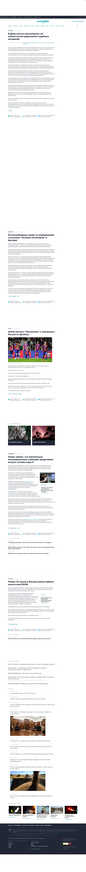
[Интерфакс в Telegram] (33, 849)
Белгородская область (13, 187)
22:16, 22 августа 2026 (16, 328)
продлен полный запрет (32, 519)
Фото (62, 26)
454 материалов (12, 817)
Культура (37, 26)
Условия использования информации (69, 846)
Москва (43, 26)
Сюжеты (58, 26)
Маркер (9, 846)
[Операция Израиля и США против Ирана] (43, 814)
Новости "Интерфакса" (35, 842)
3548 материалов (40, 818)
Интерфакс (43, 21)
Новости (52, 26)
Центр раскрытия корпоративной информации (39, 846)
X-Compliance (10, 843)
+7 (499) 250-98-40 (42, 835)
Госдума (10, 110)
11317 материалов (26, 818)
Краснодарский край (13, 624)
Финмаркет (35, 17)
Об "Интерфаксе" (13, 17)
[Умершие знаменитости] (15, 813)
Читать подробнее (47, 490)
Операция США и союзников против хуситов (69, 816)
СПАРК (9, 842)
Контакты (10, 825)
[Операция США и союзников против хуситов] (71, 813)
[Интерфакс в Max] (39, 849)
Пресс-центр (26, 825)
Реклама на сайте (40, 825)
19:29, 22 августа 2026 (18, 578)
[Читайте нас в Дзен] (32, 849)
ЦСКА (10, 393)
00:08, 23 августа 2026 (18, 231)
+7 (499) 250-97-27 (51, 835)
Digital (47, 26)
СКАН (32, 843)
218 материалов (68, 819)
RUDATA (32, 844)
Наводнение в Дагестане (54, 816)
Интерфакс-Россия (28, 17)
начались (16, 493)
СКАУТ (9, 844)
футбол (20, 393)
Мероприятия (48, 825)
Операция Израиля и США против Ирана (42, 816)
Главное (10, 26)
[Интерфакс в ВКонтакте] (35, 849)
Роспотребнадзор (12, 296)
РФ (18, 296)
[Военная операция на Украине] (29, 813)
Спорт (32, 26)
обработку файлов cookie (62, 833)
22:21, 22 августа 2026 (36, 127)
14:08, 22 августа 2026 (19, 453)
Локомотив (14, 393)
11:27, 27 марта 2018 (17, 30)
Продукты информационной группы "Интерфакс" (27, 838)
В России (15, 26)
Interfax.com (20, 17)
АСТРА (9, 847)
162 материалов (54, 818)
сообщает (32, 140)
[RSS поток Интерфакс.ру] (37, 849)
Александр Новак (12, 528)
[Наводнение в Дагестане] (57, 813)
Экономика (26, 26)
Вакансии (32, 825)
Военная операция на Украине (23, 127)
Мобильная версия (5, 17)
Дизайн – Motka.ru (66, 849)
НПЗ (18, 528)
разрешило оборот (29, 481)
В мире (21, 26)
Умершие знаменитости (15, 815)
